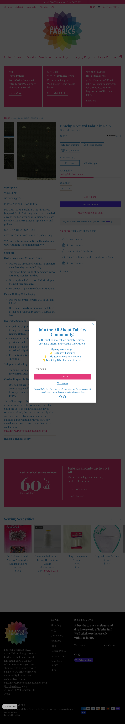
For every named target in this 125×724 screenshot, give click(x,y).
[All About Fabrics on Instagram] (64, 397)
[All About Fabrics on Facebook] (60, 397)
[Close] (93, 324)
